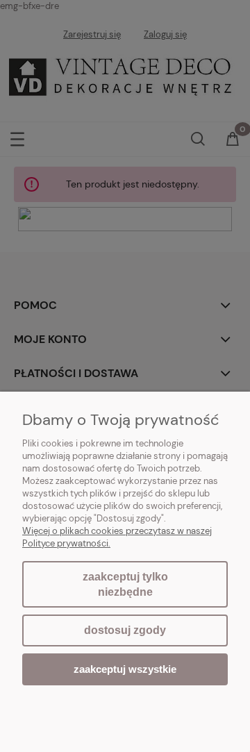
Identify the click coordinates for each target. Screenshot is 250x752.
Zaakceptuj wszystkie (125, 669)
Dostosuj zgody (125, 630)
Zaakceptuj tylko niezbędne (125, 584)
